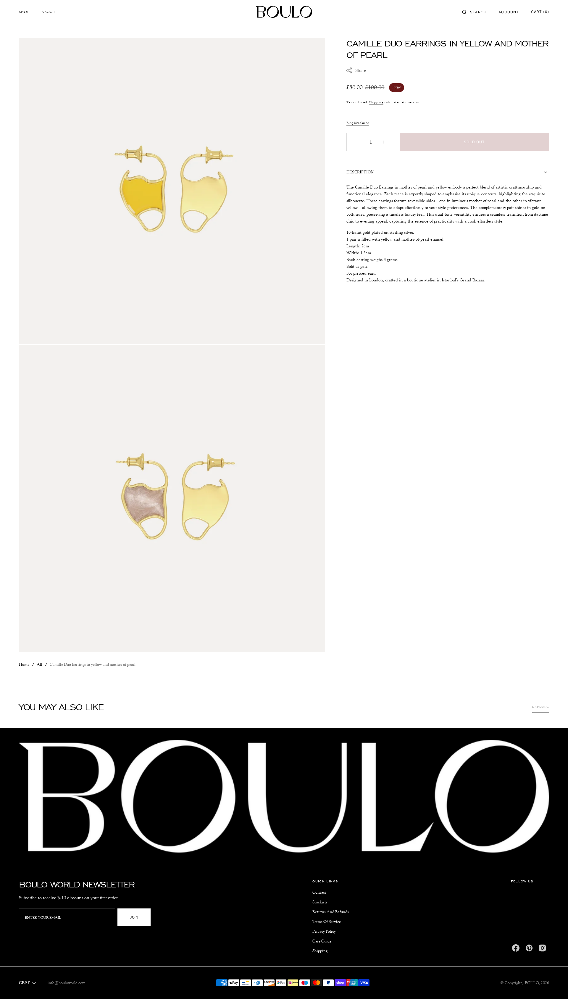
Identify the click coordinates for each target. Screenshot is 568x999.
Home (24, 664)
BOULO (532, 982)
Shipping (376, 101)
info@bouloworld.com (66, 982)
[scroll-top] (554, 985)
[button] (474, 11)
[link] (284, 797)
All (39, 664)
